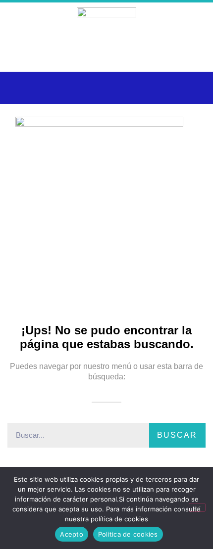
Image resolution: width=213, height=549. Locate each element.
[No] (197, 507)
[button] (19, 88)
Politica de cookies (128, 534)
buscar (177, 435)
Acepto (71, 534)
